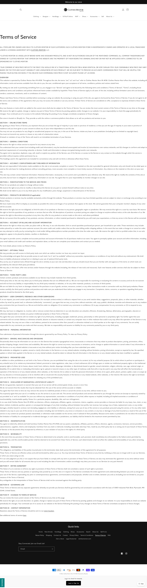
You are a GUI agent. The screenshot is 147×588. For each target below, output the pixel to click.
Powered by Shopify (83, 573)
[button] (20, 9)
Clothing (66, 532)
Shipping (49, 535)
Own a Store (60, 539)
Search (88, 532)
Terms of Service (100, 535)
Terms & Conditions (86, 535)
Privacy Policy (74, 535)
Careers (65, 535)
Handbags (58, 532)
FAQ (109, 535)
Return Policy (40, 535)
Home (41, 532)
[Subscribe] (52, 549)
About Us (95, 532)
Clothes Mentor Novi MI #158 (70, 573)
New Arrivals (49, 532)
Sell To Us (103, 532)
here (24, 515)
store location (49, 511)
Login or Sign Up (73, 583)
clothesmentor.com (84, 539)
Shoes (73, 532)
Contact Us (57, 535)
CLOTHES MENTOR (38, 50)
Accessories (80, 532)
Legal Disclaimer (71, 539)
